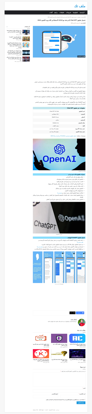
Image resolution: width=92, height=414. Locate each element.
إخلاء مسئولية (35, 409)
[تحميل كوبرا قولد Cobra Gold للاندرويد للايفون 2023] (59, 353)
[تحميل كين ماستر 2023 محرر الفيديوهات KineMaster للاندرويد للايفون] (41, 353)
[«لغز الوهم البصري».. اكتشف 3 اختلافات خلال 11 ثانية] (26, 38)
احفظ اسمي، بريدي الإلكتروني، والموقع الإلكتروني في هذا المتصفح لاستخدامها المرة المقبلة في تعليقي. (65, 399)
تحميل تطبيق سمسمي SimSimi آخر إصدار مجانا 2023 (63, 136)
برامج (56, 12)
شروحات (68, 12)
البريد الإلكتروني (82, 393)
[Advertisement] (59, 69)
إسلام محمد (82, 23)
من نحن (57, 409)
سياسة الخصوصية (52, 409)
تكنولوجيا (75, 12)
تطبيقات (61, 12)
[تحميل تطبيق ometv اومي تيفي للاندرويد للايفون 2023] (41, 338)
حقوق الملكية (41, 409)
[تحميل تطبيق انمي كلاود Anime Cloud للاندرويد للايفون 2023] (77, 338)
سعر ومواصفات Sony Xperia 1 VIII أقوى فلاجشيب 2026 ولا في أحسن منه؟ (14, 32)
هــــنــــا (59, 193)
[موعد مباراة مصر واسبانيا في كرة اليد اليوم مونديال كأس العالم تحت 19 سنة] (26, 59)
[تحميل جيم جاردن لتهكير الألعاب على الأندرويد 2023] (59, 338)
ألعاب (51, 12)
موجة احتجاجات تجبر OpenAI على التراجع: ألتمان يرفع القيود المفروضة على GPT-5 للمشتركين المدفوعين (14, 52)
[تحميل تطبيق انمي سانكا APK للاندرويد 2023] (77, 353)
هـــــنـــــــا (39, 246)
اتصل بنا (46, 409)
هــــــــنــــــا (80, 242)
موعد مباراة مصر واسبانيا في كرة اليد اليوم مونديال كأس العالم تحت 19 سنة (14, 59)
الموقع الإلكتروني (55, 393)
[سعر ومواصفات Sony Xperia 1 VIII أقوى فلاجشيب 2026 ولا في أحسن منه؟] (26, 32)
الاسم (84, 388)
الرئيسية (82, 12)
